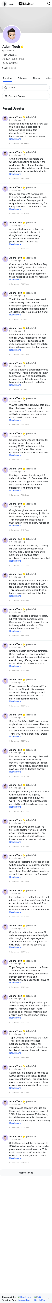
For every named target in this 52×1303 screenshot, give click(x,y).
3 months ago (15, 120)
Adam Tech (11, 47)
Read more (15, 138)
